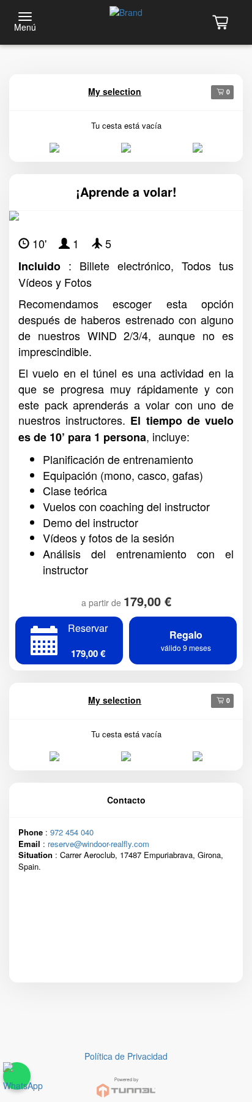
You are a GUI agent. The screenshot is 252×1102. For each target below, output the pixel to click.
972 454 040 (72, 832)
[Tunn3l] (126, 1082)
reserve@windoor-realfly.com (98, 843)
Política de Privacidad (126, 1056)
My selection (114, 91)
